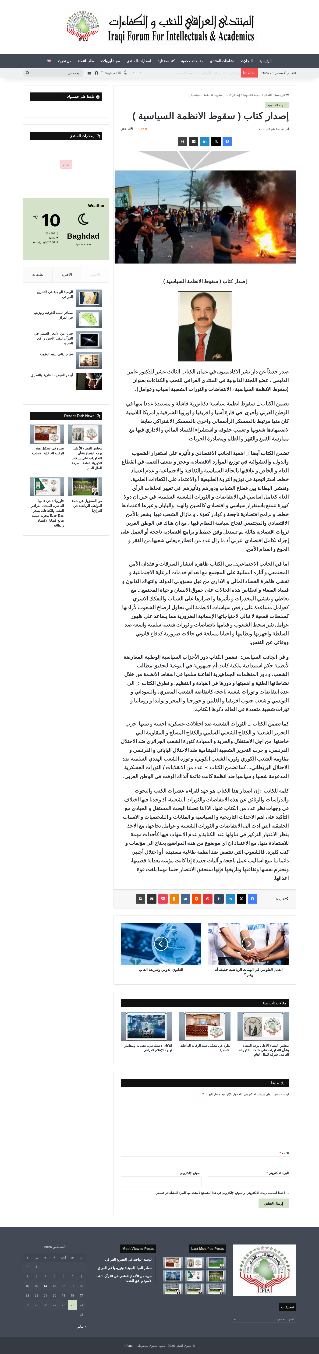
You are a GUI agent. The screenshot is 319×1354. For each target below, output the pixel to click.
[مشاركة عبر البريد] (193, 141)
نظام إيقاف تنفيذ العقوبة (56, 354)
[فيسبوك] (227, 141)
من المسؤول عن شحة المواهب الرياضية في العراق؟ (200, 73)
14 (45, 1286)
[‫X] (216, 141)
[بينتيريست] (208, 899)
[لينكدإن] (204, 141)
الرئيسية (265, 61)
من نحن (65, 61)
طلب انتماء (86, 61)
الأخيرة (67, 274)
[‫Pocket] (163, 899)
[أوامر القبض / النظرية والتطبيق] (89, 381)
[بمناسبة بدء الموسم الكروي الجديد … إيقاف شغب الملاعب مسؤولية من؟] (216, 1263)
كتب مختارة (166, 61)
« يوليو (81, 1326)
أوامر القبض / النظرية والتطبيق (52, 375)
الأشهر (95, 274)
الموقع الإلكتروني (191, 1173)
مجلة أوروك (111, 61)
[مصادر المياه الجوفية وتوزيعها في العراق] (89, 319)
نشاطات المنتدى (222, 61)
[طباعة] (182, 141)
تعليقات (37, 274)
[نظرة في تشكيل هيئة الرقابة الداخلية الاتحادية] (204, 1026)
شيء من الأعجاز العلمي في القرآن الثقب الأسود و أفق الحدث (53, 338)
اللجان (248, 61)
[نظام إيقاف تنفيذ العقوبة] (89, 360)
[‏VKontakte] (185, 899)
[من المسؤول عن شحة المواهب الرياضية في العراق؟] (85, 486)
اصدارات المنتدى (139, 61)
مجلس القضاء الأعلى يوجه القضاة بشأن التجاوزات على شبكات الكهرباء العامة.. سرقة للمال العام (264, 1050)
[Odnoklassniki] (174, 899)
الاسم (284, 1153)
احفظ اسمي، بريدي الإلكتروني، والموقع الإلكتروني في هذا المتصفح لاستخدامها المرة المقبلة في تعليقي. (220, 1193)
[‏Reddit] (196, 899)
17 (81, 1295)
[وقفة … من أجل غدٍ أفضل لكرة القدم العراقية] (216, 1289)
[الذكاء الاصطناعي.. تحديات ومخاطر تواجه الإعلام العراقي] (146, 1026)
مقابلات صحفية (192, 61)
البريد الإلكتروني (277, 1173)
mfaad (128, 1345)
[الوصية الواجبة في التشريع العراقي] (89, 298)
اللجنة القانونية (252, 95)
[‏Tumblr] (219, 899)
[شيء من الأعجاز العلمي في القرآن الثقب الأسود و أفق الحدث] (89, 340)
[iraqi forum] (159, 27)
